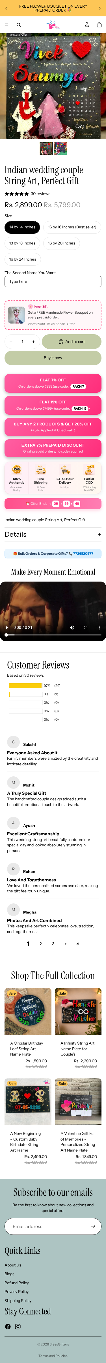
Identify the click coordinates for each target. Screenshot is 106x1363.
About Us (13, 1265)
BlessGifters (59, 1344)
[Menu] (6, 24)
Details (15, 534)
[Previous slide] (6, 8)
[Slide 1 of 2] (46, 148)
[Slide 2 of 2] (60, 148)
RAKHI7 (78, 386)
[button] (65, 943)
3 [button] (53, 943)
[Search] (18, 25)
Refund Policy (17, 1282)
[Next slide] (100, 8)
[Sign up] (93, 1226)
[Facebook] (8, 1326)
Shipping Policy (18, 1300)
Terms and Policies (53, 1356)
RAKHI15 (80, 408)
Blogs (9, 1274)
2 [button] (41, 943)
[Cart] (99, 25)
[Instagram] (17, 1326)
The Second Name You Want (30, 272)
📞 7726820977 (80, 553)
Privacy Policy (17, 1291)
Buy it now (53, 357)
